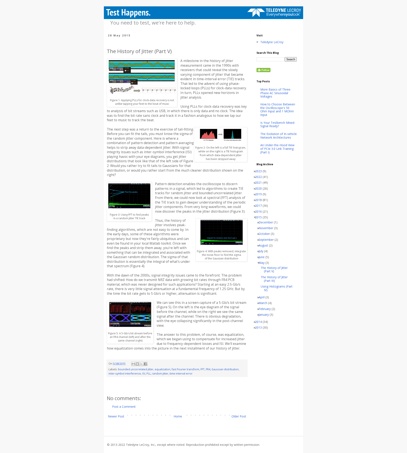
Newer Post (116, 416)
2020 (260, 188)
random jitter (160, 373)
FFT (203, 369)
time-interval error (181, 373)
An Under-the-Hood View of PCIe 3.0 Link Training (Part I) (277, 148)
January (265, 315)
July (262, 251)
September (268, 240)
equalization (162, 369)
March (264, 303)
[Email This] (133, 364)
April (263, 297)
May (263, 263)
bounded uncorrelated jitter (135, 369)
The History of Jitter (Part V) (276, 269)
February (266, 309)
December (267, 222)
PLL (148, 373)
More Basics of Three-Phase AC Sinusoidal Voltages (275, 93)
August (265, 245)
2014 (260, 322)
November (267, 228)
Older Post (238, 416)
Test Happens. (128, 12)
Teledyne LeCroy (271, 42)
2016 (260, 211)
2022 (260, 177)
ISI (143, 373)
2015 (260, 217)
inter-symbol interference (125, 373)
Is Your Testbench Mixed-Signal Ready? (277, 124)
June (263, 257)
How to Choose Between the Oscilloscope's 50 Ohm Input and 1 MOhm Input (277, 110)
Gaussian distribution (225, 369)
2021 (260, 183)
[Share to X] (141, 364)
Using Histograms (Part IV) (278, 288)
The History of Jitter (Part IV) (276, 279)
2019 (260, 194)
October (266, 234)
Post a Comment (124, 407)
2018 (260, 200)
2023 (260, 171)
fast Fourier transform (185, 369)
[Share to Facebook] (145, 364)
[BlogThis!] (137, 364)
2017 (260, 206)
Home (178, 416)
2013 (260, 327)
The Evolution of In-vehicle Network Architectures (278, 135)
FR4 (208, 369)
